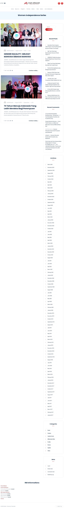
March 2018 (50, 374)
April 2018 (50, 371)
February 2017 (50, 412)
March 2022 (50, 243)
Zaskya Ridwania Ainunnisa (50, 121)
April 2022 (50, 240)
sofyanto (47, 135)
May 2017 (50, 403)
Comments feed (51, 471)
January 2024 (50, 193)
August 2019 (50, 324)
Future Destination (4, 487)
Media (41, 9)
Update (49, 447)
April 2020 (50, 301)
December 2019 (51, 313)
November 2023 (51, 196)
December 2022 (51, 222)
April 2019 (50, 336)
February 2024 (50, 190)
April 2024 (50, 185)
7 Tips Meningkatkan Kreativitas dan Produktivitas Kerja (52, 117)
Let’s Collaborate (48, 9)
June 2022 (50, 234)
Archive (2, 498)
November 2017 (51, 386)
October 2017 (50, 389)
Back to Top (60, 506)
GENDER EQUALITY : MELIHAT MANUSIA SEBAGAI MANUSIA (17, 55)
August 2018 (50, 359)
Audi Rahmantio (10, 102)
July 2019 (50, 327)
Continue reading (33, 70)
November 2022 (51, 225)
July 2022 (50, 231)
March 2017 (50, 409)
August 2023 (50, 205)
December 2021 (51, 249)
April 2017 (50, 406)
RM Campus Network (5, 492)
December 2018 (51, 348)
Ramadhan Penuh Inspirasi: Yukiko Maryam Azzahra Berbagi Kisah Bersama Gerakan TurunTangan (53, 47)
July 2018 (50, 362)
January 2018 (50, 380)
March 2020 (50, 304)
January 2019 (50, 345)
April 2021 (50, 266)
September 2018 (51, 356)
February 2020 (50, 307)
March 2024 (50, 187)
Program (23, 9)
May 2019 (50, 333)
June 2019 (50, 330)
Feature (49, 433)
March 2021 (50, 269)
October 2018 (50, 354)
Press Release (4, 485)
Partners (28, 9)
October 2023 (50, 199)
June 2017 (50, 400)
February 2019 (50, 342)
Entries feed (50, 468)
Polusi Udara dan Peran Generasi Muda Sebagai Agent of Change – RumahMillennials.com (53, 143)
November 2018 (51, 351)
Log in (49, 466)
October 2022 (50, 228)
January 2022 (50, 246)
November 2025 (51, 167)
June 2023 (50, 208)
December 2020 (51, 278)
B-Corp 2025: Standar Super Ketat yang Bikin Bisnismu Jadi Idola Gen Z (52, 91)
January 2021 (50, 275)
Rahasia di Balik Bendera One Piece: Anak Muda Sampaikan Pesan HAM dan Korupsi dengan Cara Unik (52, 97)
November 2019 (51, 316)
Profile (49, 442)
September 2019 (51, 321)
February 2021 (50, 272)
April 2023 (50, 214)
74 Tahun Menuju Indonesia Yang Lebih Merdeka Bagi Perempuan (20, 107)
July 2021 (50, 260)
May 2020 (50, 298)
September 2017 (51, 391)
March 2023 (50, 217)
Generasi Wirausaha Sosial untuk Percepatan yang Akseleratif (52, 131)
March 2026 (50, 164)
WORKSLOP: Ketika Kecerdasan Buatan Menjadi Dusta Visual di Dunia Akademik (52, 59)
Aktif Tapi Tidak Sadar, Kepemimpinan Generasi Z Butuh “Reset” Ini (52, 53)
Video (37, 9)
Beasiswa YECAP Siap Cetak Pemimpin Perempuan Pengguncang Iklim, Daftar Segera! (52, 74)
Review (49, 445)
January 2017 (50, 415)
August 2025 (50, 173)
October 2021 (50, 254)
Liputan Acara (26, 102)
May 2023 (50, 211)
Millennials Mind (51, 439)
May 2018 (50, 368)
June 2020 (50, 295)
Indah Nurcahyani (10, 50)
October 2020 (50, 284)
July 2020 (50, 292)
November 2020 (51, 281)
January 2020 (50, 310)
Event (25, 50)
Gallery (32, 9)
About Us (17, 9)
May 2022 (50, 237)
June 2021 (50, 263)
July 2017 (50, 397)
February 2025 (50, 176)
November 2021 (51, 252)
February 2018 (50, 377)
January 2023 (50, 219)
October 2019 (50, 319)
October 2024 (50, 179)
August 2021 (50, 257)
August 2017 (50, 394)
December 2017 (51, 383)
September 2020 (51, 286)
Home (12, 9)
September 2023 (51, 202)
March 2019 (50, 339)
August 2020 (50, 289)
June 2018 (50, 365)
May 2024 (50, 182)
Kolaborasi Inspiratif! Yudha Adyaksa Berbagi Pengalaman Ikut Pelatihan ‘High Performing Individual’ (52, 85)
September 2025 (51, 170)
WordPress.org (51, 474)
